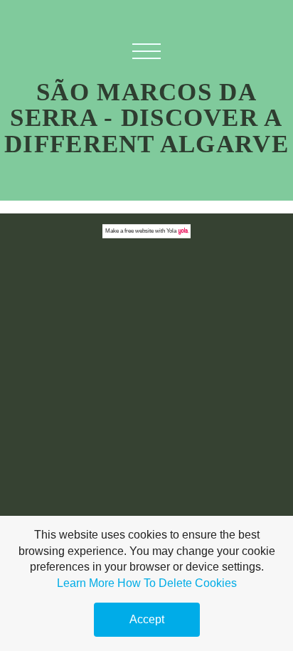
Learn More (85, 583)
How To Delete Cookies (177, 583)
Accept (146, 619)
